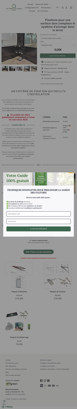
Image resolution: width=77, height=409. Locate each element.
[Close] (71, 174)
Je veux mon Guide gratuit (38, 229)
